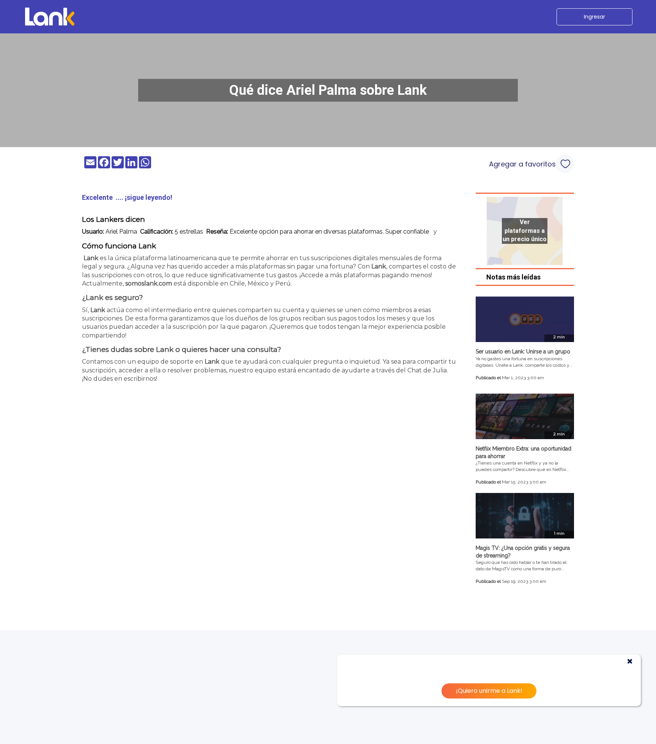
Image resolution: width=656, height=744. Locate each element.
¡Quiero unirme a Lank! (489, 690)
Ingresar (594, 16)
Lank (91, 258)
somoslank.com (148, 283)
